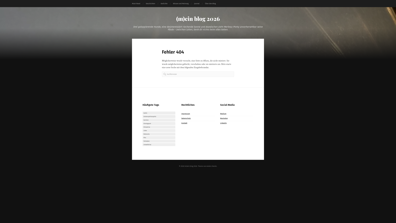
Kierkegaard (147, 123)
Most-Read (136, 4)
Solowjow (146, 141)
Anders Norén (211, 166)
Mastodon (224, 118)
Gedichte (164, 4)
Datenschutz (186, 118)
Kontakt (184, 123)
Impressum (185, 114)
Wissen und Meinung (181, 4)
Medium (223, 114)
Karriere (146, 120)
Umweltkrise (147, 144)
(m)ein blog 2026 (198, 18)
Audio (145, 113)
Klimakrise (147, 127)
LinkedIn (223, 123)
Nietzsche (147, 134)
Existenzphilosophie (150, 116)
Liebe (145, 130)
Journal (196, 4)
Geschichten (150, 4)
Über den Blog (210, 4)
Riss (145, 137)
